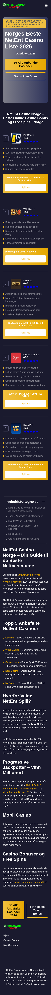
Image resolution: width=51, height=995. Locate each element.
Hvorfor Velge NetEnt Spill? (22, 521)
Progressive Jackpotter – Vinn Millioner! (23, 527)
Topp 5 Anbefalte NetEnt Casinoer (25, 516)
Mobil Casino (15, 534)
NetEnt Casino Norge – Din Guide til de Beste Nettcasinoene (26, 509)
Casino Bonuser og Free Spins (23, 539)
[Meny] (46, 5)
